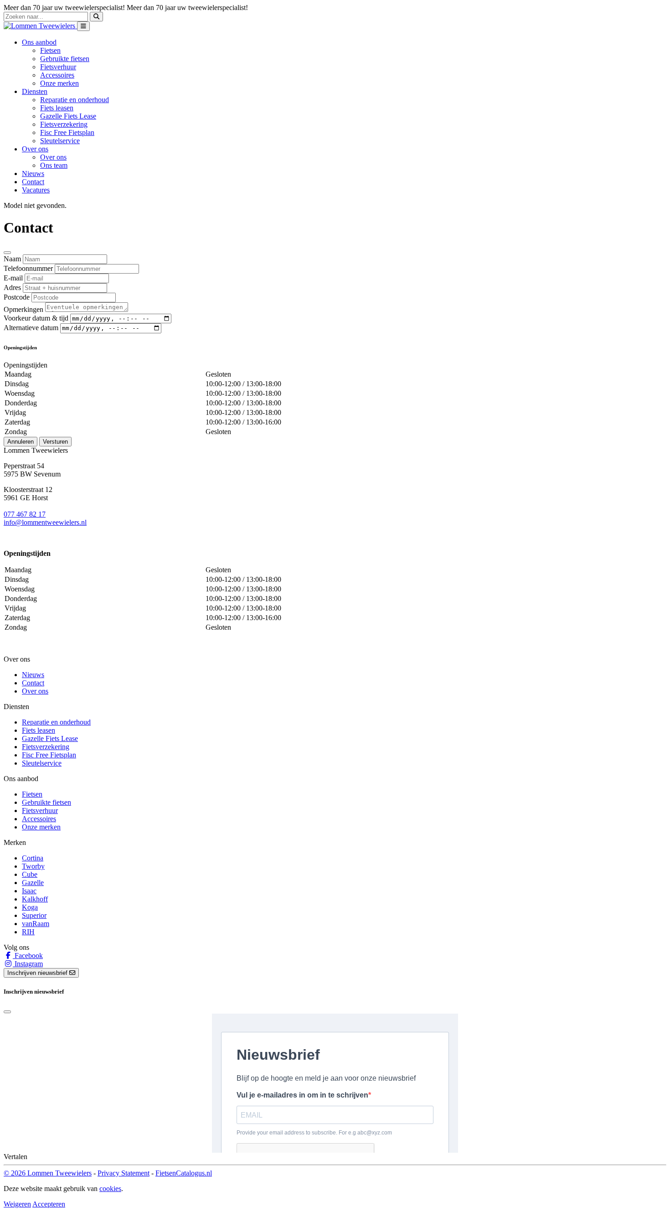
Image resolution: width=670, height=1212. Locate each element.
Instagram (28, 964)
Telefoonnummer (28, 268)
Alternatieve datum (31, 327)
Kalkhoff (35, 899)
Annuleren (20, 441)
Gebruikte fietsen (64, 58)
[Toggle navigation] (83, 26)
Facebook (28, 955)
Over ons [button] (35, 149)
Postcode (17, 297)
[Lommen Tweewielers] (40, 26)
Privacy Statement (123, 1173)
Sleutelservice (60, 141)
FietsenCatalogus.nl (183, 1173)
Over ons (53, 157)
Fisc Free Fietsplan (67, 132)
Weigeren (17, 1204)
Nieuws (33, 173)
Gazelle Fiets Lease (68, 116)
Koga (30, 907)
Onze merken (59, 83)
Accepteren (48, 1204)
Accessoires (57, 75)
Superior (34, 915)
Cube (29, 874)
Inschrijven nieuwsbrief (38, 972)
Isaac (29, 891)
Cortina (32, 858)
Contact (33, 182)
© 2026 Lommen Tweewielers (48, 1173)
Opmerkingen (23, 309)
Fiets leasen (56, 108)
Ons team (53, 165)
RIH (28, 932)
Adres (12, 287)
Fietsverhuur (58, 67)
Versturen (55, 441)
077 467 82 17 (25, 514)
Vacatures (36, 190)
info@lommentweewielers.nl (45, 522)
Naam (12, 259)
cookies (110, 1188)
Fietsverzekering (64, 124)
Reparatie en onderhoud (74, 100)
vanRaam (35, 923)
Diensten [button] (34, 91)
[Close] (7, 252)
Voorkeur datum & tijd (36, 318)
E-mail (13, 278)
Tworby (33, 866)
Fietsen (50, 50)
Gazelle (33, 882)
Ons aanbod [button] (39, 42)
